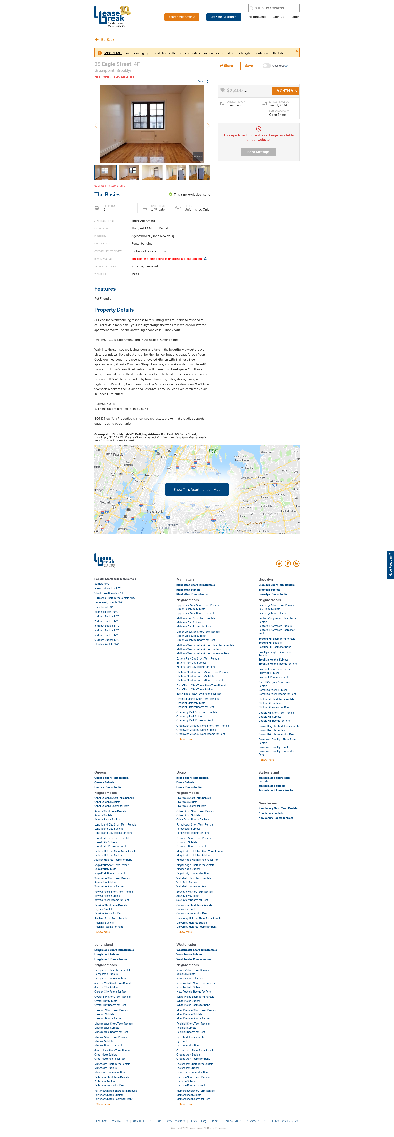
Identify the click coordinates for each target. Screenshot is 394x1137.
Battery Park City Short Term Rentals (197, 658)
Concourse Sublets (187, 909)
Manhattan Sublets (188, 589)
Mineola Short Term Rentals (110, 1037)
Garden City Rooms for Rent (110, 991)
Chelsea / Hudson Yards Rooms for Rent (199, 680)
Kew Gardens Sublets (107, 895)
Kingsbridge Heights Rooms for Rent (197, 859)
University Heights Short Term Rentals (198, 918)
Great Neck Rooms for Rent (110, 1058)
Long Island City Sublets (108, 828)
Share (228, 65)
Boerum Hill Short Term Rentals (277, 638)
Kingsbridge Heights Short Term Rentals (200, 851)
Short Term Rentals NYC (108, 593)
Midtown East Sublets (189, 622)
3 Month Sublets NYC (106, 625)
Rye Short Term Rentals (190, 1037)
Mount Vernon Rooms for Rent (193, 1018)
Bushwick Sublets (269, 672)
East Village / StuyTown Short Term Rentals (201, 685)
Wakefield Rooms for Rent (191, 886)
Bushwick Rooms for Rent (273, 677)
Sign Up (278, 17)
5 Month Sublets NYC (106, 635)
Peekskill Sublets (186, 1027)
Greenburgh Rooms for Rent (193, 1058)
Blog (193, 1121)
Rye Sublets (183, 1041)
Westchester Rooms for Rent (194, 959)
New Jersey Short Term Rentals (278, 808)
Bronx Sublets (185, 782)
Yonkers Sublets (185, 974)
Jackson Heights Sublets (108, 855)
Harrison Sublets (186, 1081)
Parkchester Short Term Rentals (194, 824)
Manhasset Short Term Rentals (112, 1063)
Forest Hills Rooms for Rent (110, 846)
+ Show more (184, 739)
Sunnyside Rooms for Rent (109, 886)
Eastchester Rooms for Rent (192, 1072)
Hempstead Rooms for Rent (110, 978)
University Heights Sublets (191, 922)
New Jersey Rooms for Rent (276, 817)
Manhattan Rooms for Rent (193, 594)
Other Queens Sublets (107, 801)
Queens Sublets (104, 782)
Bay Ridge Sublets (269, 608)
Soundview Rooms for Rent (192, 899)
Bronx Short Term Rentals (192, 777)
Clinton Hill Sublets (270, 703)
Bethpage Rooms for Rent (109, 1085)
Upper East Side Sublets (190, 608)
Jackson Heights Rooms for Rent (113, 859)
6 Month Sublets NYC (106, 639)
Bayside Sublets (103, 909)
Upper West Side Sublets (191, 635)
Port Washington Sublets (108, 1094)
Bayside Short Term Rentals (110, 905)
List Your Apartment (223, 17)
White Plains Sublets (188, 1000)
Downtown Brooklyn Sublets (275, 747)
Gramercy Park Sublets (190, 716)
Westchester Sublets (189, 954)
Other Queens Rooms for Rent (111, 805)
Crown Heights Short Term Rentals (279, 726)
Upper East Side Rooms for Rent (195, 613)
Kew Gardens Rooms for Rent (111, 899)
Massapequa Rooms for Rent (111, 1031)
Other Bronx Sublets (188, 815)
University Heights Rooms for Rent (196, 926)
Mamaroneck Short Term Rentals (195, 1090)
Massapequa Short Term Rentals (113, 1023)
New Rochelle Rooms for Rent (193, 991)
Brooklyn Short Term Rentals (277, 584)
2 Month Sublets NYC (106, 621)
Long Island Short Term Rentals (114, 950)
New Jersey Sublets (271, 813)
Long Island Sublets (106, 954)
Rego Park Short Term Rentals (111, 865)
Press (215, 1121)
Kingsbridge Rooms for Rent (193, 873)
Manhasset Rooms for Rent (110, 1072)
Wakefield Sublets (187, 882)
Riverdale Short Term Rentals (193, 797)
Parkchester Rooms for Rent (192, 832)
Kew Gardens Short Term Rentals (113, 891)
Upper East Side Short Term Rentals (197, 605)
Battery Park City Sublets (191, 662)
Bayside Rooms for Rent (108, 913)
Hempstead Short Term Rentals (112, 970)
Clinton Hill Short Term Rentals (276, 699)
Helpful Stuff (257, 17)
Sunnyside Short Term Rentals (112, 878)
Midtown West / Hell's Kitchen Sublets (198, 649)
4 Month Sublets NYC (106, 630)
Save (249, 65)
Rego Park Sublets (105, 868)
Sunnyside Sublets (105, 882)
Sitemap (155, 1121)
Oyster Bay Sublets (105, 1000)
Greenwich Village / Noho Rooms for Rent (200, 733)
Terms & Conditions (284, 1121)
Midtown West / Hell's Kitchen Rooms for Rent (203, 653)
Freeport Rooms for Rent (108, 1018)
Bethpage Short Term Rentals (111, 1077)
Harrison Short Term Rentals (193, 1077)
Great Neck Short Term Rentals (112, 1050)
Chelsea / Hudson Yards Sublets (195, 676)
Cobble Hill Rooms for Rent (274, 720)
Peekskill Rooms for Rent (190, 1031)
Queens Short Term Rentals (111, 777)
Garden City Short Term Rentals (113, 983)
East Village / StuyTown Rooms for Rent (199, 693)
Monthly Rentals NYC (106, 644)
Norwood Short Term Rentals (193, 838)
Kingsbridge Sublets (188, 868)
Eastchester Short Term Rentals (194, 1063)
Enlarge (202, 81)
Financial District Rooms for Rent (195, 707)
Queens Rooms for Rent (109, 787)
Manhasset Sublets (105, 1067)
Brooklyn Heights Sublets (273, 659)
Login (296, 17)
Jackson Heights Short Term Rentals (115, 851)
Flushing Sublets (104, 922)
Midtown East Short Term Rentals (195, 618)
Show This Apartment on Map (197, 489)
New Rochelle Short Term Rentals (195, 983)
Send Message (258, 152)
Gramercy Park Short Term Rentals (196, 712)
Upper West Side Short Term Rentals (198, 631)
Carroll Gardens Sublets (273, 690)
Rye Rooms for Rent (187, 1045)
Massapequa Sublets (106, 1027)
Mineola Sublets (103, 1041)
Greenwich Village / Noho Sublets (196, 729)
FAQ (203, 1121)
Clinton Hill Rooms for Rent (274, 707)
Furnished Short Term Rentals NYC (114, 597)
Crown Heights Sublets (272, 730)
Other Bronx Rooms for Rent (192, 819)
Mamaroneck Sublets (188, 1094)
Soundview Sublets (187, 895)
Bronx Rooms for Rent (190, 787)
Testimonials (232, 1121)
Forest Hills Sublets (105, 842)
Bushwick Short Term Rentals (275, 669)
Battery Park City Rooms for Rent (195, 666)
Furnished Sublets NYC (107, 588)
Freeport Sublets (104, 1014)
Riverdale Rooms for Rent (191, 805)
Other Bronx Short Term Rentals (195, 811)
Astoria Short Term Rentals (110, 811)
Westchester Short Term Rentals (196, 950)
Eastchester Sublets (187, 1067)
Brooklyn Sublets (269, 589)
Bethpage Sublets (104, 1081)
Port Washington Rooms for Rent (113, 1098)
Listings (102, 1121)
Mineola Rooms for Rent (108, 1045)
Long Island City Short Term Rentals (115, 824)
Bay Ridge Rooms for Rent (274, 613)
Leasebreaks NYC (104, 607)
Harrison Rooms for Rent (190, 1085)
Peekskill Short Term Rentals (193, 1023)
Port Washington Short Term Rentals (115, 1090)
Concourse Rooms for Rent (191, 913)
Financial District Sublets (190, 702)
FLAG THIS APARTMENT (112, 186)
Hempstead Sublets (106, 974)
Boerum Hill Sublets (270, 642)
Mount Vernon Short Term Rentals (196, 1010)
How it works (175, 1121)
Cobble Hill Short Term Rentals (276, 712)
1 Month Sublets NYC (106, 616)
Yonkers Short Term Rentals (192, 970)
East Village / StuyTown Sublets (194, 689)
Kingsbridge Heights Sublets (193, 855)
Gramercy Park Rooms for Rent (194, 720)
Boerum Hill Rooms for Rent (275, 646)
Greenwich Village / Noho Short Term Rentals (202, 725)
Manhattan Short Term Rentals (195, 584)
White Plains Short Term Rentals (195, 996)
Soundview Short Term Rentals (194, 891)
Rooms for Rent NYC (106, 611)
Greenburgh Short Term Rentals (195, 1050)
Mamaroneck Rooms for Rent (193, 1098)
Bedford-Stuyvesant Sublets (275, 625)
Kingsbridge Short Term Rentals (195, 865)
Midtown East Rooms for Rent (193, 626)
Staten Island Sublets (272, 785)
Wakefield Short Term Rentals (193, 878)
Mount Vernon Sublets (189, 1014)
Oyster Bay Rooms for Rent (110, 1004)
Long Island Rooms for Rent (111, 959)
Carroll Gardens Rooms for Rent (277, 693)
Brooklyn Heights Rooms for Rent (278, 663)
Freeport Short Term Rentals (111, 1010)
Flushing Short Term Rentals (110, 918)
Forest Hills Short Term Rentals (112, 838)
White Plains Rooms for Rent (193, 1004)
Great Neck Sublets (105, 1054)
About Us (139, 1121)
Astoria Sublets (103, 815)
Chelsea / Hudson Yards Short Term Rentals (202, 672)
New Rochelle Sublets (189, 987)
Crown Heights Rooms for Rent (276, 734)
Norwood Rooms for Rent (191, 846)
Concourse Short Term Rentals (194, 905)
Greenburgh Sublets (188, 1054)
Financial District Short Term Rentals (197, 698)
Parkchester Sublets (188, 828)
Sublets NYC (101, 583)
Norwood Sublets (186, 842)
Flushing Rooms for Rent (108, 926)
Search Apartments (182, 17)
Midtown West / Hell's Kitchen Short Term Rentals (205, 645)
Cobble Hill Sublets (270, 716)
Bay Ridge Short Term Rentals (276, 605)
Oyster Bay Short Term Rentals (112, 996)
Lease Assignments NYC (108, 602)
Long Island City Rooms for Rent (113, 832)
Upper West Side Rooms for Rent (195, 639)
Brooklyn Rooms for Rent (274, 594)
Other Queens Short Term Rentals (114, 797)
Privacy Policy (256, 1121)
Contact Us (120, 1121)
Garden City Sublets (106, 987)
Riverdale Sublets (186, 801)
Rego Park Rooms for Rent (109, 873)
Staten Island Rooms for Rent (277, 790)
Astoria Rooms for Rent (107, 819)
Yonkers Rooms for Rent (190, 978)
